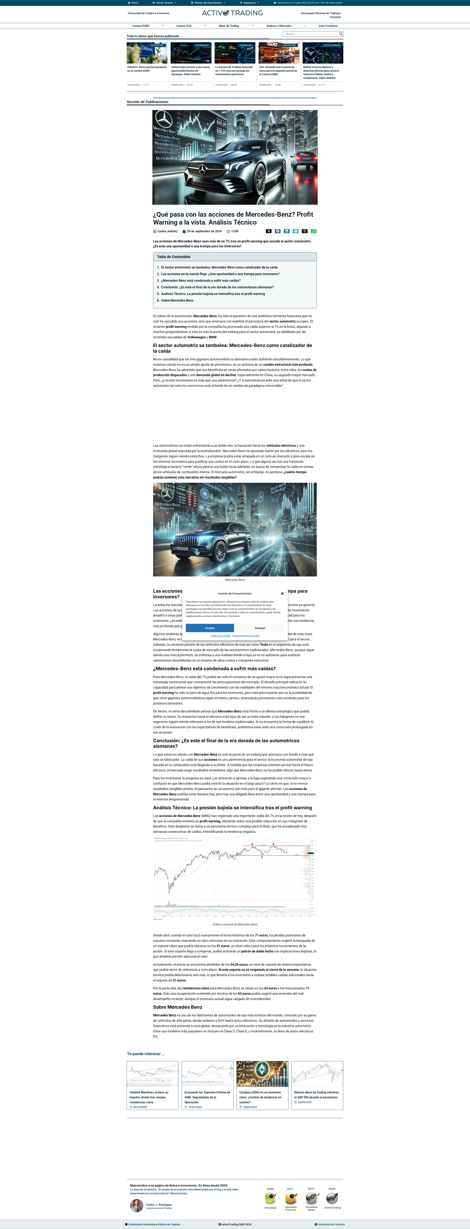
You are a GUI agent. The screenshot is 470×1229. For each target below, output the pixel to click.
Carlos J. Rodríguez (159, 1205)
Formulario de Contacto (331, 1224)
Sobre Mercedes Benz (177, 300)
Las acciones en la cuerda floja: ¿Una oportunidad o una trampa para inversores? (220, 274)
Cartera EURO (141, 26)
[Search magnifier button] (341, 34)
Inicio (135, 2)
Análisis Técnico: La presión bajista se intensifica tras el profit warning (213, 294)
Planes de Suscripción (208, 2)
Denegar (260, 628)
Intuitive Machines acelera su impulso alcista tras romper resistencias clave (149, 1097)
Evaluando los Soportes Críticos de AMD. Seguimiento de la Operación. (207, 1097)
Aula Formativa (328, 26)
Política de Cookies (169, 1224)
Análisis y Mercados (279, 26)
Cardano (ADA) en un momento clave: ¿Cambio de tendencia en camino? (260, 1097)
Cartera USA (183, 26)
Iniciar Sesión (164, 2)
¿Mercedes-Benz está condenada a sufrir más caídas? (201, 280)
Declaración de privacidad (245, 635)
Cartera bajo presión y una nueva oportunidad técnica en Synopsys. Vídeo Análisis (190, 71)
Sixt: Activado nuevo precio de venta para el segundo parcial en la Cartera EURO (278, 71)
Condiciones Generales (141, 1224)
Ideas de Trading (229, 26)
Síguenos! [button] (249, 2)
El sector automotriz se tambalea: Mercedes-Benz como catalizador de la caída (219, 267)
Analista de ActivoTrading (159, 1208)
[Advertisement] (234, 415)
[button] (282, 593)
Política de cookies (221, 635)
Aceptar (210, 628)
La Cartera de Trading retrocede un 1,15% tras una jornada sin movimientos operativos (234, 71)
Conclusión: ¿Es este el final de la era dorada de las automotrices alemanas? (217, 287)
